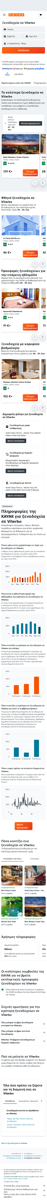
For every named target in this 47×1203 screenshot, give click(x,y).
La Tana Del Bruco (11, 238)
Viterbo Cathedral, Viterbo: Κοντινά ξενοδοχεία (20, 1126)
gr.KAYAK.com (16, 1153)
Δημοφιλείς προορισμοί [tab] (29, 1101)
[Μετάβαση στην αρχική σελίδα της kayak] (16, 14)
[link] (16, 441)
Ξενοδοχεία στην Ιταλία (32, 1156)
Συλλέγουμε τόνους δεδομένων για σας (20, 1190)
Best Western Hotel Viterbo (16, 157)
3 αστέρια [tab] (34, 859)
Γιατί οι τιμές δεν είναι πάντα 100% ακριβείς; (20, 1195)
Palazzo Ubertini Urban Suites (17, 382)
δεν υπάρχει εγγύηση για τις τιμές (16, 1178)
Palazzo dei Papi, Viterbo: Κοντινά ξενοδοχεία (20, 1120)
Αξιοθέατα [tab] (10, 1101)
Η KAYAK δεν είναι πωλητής (16, 1186)
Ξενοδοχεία (28, 1153)
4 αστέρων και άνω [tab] (12, 859)
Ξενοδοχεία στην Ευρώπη (12, 1156)
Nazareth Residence (12, 311)
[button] (4, 15)
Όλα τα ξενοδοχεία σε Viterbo (14, 1143)
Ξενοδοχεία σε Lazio (14, 1158)
